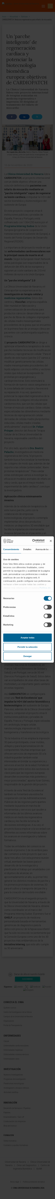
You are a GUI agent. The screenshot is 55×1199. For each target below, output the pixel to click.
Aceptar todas (27, 637)
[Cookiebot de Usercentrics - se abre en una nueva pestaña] (33, 541)
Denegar (27, 656)
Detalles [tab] (27, 549)
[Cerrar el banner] (51, 541)
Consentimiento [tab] (11, 549)
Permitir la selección (27, 647)
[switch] (48, 607)
